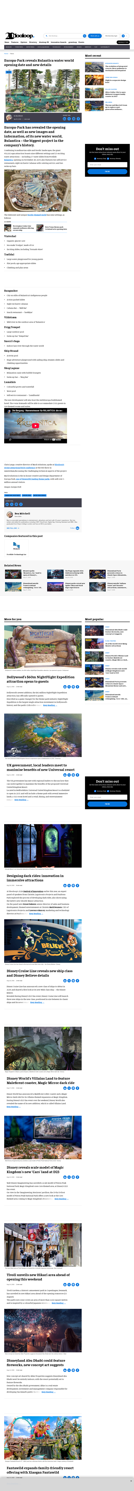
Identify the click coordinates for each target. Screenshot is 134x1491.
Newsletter (123, 42)
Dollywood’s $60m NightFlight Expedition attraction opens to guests (41, 679)
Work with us (95, 36)
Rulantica (8, 160)
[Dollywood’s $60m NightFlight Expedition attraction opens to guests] (43, 647)
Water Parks (30, 47)
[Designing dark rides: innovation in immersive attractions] (43, 846)
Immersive (88, 47)
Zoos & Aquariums (43, 47)
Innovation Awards (58, 42)
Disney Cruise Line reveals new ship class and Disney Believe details (40, 972)
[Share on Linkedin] (64, 118)
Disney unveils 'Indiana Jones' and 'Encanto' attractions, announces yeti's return (116, 586)
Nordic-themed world (37, 215)
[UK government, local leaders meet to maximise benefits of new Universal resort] (43, 735)
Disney (107, 678)
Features (14, 42)
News (7, 42)
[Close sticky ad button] (131, 1481)
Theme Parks (19, 47)
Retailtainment (68, 47)
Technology (56, 47)
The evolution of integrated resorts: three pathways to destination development (116, 68)
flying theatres (110, 641)
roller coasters (111, 89)
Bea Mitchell (19, 116)
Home (6, 53)
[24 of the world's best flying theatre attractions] (94, 643)
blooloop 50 (44, 42)
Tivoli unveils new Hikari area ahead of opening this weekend (38, 1276)
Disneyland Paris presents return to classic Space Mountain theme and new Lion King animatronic (116, 575)
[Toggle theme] (123, 35)
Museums (9, 47)
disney (107, 627)
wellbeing (108, 102)
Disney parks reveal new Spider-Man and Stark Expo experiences (75, 585)
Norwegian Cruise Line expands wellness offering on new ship (23, 228)
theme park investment (12, 495)
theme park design (111, 77)
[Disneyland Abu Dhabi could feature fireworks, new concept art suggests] (94, 630)
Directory (33, 42)
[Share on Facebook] (78, 118)
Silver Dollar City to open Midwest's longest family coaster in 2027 (115, 94)
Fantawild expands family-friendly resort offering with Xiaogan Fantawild (40, 1470)
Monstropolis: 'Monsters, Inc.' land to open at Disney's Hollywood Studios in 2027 (32, 575)
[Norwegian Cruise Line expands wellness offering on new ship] (7, 228)
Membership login (111, 36)
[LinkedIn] (77, 528)
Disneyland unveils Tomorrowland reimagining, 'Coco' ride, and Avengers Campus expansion (32, 587)
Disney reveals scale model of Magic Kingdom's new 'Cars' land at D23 (116, 670)
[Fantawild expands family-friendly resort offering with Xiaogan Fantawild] (43, 1438)
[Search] (84, 36)
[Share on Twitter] (69, 118)
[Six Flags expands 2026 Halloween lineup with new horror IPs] (55, 574)
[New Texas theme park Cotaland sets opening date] (39, 228)
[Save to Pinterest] (73, 118)
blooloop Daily (101, 158)
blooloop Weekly (115, 158)
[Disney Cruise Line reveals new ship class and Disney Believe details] (43, 941)
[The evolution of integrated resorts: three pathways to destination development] (94, 67)
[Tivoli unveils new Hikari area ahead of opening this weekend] (43, 1245)
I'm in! (107, 171)
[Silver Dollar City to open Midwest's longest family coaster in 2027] (94, 93)
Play (96, 47)
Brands (79, 47)
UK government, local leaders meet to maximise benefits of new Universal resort (41, 767)
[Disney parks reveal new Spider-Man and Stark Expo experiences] (55, 586)
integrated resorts (112, 63)
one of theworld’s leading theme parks (33, 479)
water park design (40, 495)
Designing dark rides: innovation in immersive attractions (35, 877)
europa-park (27, 495)
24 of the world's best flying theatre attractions (116, 645)
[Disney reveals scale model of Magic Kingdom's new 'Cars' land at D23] (94, 669)
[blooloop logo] (20, 36)
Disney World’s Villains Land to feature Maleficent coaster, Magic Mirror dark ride (116, 659)
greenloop (72, 42)
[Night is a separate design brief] (94, 80)
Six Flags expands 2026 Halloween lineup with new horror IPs (74, 573)
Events (81, 42)
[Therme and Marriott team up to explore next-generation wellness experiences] (94, 106)
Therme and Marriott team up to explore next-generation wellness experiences (116, 108)
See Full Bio (12, 528)
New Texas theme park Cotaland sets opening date (56, 228)
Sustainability (105, 47)
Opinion (24, 42)
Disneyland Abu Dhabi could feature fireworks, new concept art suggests (116, 632)
